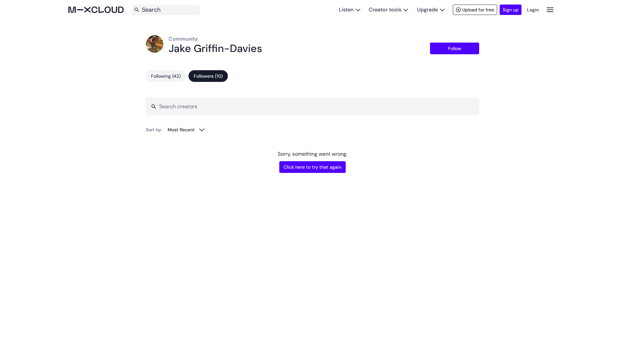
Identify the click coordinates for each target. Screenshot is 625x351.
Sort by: (154, 130)
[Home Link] (96, 9)
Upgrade (427, 9)
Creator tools (385, 9)
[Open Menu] (550, 9)
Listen (346, 9)
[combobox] (186, 129)
